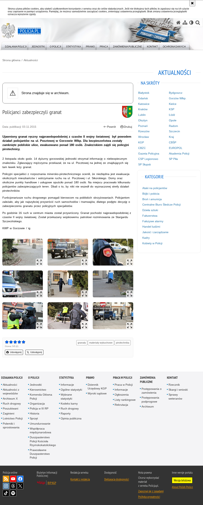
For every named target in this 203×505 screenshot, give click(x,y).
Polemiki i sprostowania (11, 425)
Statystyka (66, 378)
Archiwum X (10, 398)
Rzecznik (174, 384)
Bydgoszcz (175, 92)
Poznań (143, 125)
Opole (172, 120)
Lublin (142, 114)
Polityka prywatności (149, 497)
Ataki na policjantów (154, 188)
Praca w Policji (122, 378)
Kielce (172, 103)
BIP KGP (52, 483)
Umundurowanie (40, 423)
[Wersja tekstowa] (191, 22)
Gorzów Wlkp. (177, 98)
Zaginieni (8, 413)
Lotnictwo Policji (13, 418)
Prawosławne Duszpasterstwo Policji (40, 453)
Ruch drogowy (12, 403)
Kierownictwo (38, 389)
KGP (141, 142)
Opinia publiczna (71, 418)
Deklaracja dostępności (116, 479)
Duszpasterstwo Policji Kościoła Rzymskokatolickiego (43, 441)
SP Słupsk (144, 164)
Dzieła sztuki (150, 210)
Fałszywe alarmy (152, 221)
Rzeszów (143, 131)
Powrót (111, 126)
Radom (173, 125)
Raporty (66, 413)
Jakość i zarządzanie (155, 232)
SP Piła (173, 158)
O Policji (33, 378)
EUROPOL (175, 148)
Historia (34, 413)
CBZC (142, 148)
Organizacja (37, 403)
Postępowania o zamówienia (152, 390)
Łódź (172, 114)
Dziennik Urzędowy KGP (97, 386)
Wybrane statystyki (66, 396)
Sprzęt (34, 418)
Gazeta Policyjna (148, 153)
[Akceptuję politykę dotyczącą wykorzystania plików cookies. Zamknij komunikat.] (192, 3)
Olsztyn (142, 120)
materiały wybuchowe (101, 342)
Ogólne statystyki (71, 389)
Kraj (171, 136)
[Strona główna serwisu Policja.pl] (178, 22)
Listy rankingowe (125, 399)
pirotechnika (122, 342)
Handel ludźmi (151, 226)
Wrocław (143, 136)
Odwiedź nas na (13, 479)
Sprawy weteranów (175, 396)
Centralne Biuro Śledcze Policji (161, 204)
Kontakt (172, 378)
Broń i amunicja (152, 199)
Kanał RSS (6, 479)
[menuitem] (16, 46)
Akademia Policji (179, 153)
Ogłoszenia (122, 394)
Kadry (146, 237)
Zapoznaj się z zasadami (151, 491)
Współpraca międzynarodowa (40, 430)
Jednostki (36, 384)
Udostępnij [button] (16, 352)
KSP (171, 109)
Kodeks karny (69, 403)
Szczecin (174, 131)
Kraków (142, 109)
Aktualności (31, 60)
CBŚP (172, 142)
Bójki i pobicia (150, 193)
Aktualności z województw (11, 391)
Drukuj (128, 126)
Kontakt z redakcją (80, 479)
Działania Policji (12, 378)
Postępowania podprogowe (150, 399)
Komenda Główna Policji (41, 396)
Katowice (143, 103)
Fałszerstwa (149, 215)
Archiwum (148, 406)
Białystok (143, 92)
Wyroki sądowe (97, 393)
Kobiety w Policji (152, 243)
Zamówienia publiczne (147, 380)
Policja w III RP (39, 408)
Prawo (90, 378)
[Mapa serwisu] (185, 22)
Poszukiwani (10, 408)
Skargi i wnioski (178, 389)
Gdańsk (143, 98)
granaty (82, 342)
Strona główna (11, 60)
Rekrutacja (121, 404)
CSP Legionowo (148, 158)
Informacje (67, 384)
